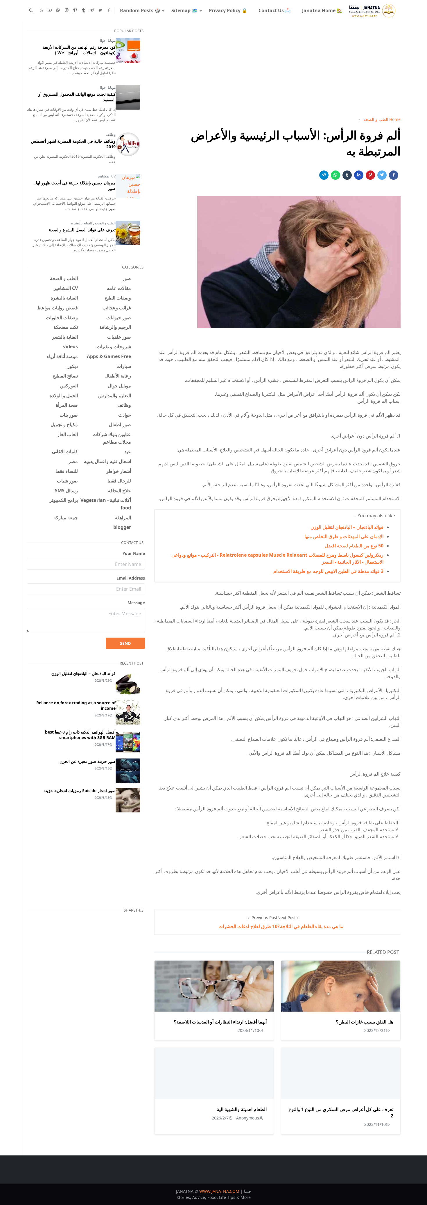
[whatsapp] (58, 10)
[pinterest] (75, 10)
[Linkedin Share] (358, 175)
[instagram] (66, 10)
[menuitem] (322, 10)
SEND (125, 643)
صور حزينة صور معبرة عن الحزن (88, 761)
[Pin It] (370, 175)
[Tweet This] (382, 175)
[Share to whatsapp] (335, 175)
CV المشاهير (106, 176)
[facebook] (109, 10)
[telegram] (92, 10)
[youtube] (50, 10)
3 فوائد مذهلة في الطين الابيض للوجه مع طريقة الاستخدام (328, 571)
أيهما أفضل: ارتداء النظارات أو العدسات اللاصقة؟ (220, 1022)
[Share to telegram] (324, 175)
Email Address (130, 578)
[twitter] (100, 10)
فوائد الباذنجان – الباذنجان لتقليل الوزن (347, 527)
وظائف (110, 134)
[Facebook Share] (393, 175)
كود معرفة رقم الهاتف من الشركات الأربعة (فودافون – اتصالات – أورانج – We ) (79, 49)
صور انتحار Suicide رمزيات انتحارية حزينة (80, 790)
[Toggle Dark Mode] (41, 10)
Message (136, 602)
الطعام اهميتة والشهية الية (242, 1109)
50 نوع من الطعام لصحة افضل (354, 545)
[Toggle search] (31, 10)
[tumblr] (83, 10)
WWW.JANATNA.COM (219, 1191)
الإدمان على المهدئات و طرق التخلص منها (343, 536)
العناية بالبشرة (81, 223)
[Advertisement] (277, 68)
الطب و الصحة (105, 223)
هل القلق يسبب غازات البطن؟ (364, 1022)
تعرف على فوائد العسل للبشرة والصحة (82, 230)
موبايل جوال (107, 40)
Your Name (134, 553)
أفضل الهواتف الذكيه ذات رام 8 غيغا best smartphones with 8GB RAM (80, 734)
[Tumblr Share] (347, 175)
